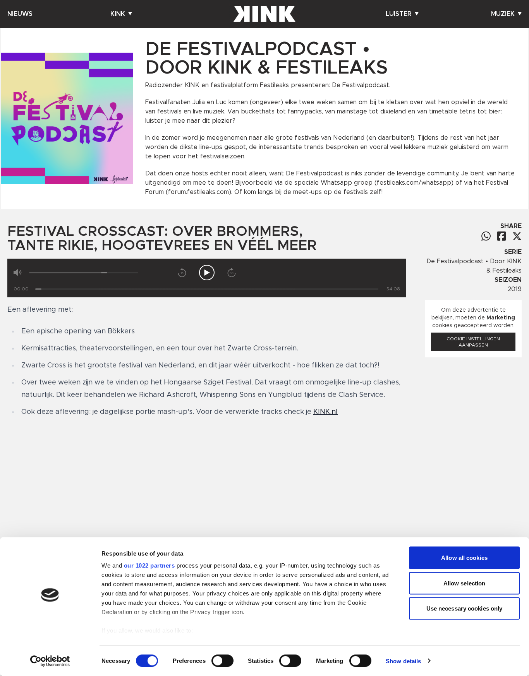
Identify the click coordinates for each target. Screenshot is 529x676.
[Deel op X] (517, 236)
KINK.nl (325, 411)
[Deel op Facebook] (501, 236)
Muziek (503, 14)
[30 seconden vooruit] (231, 272)
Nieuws (20, 14)
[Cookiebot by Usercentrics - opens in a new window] (50, 661)
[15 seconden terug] (182, 272)
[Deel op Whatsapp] (486, 236)
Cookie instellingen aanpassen (473, 341)
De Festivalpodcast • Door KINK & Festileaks (474, 266)
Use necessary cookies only (464, 608)
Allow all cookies (464, 557)
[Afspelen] (207, 272)
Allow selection (464, 583)
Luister (399, 14)
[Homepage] (264, 14)
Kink (117, 14)
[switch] (222, 660)
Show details (403, 660)
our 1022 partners (149, 565)
